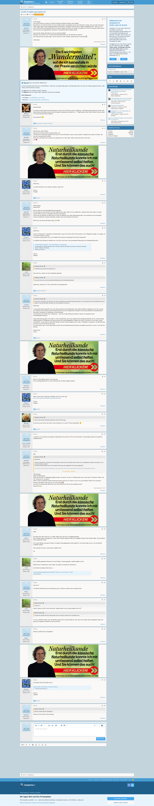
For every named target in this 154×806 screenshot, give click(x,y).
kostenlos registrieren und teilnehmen (39, 99)
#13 (104, 451)
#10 (104, 393)
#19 (104, 679)
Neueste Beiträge (113, 86)
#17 (104, 599)
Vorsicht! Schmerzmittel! (117, 105)
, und (44, 123)
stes (132, 136)
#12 (104, 434)
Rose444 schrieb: (38, 299)
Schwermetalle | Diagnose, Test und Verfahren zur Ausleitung (50, 244)
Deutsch (30, 779)
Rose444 (24, 14)
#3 (104, 128)
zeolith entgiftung (39, 14)
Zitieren (103, 44)
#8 (104, 295)
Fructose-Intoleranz (115, 103)
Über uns (90, 779)
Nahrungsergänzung (116, 122)
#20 (104, 705)
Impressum (96, 779)
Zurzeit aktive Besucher (114, 66)
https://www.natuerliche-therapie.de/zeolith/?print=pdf (47, 398)
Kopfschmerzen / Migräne (117, 108)
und (41, 290)
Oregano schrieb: (38, 266)
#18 (104, 628)
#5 (104, 202)
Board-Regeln (123, 779)
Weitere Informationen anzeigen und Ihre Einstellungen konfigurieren (37, 802)
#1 (104, 18)
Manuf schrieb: (38, 603)
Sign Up (124, 59)
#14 (104, 529)
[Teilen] (103, 19)
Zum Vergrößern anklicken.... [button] (69, 471)
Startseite (46, 2)
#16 (104, 582)
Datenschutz (116, 779)
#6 (104, 227)
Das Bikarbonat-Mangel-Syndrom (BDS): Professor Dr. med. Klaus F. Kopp (53, 572)
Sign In (113, 59)
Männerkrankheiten (115, 96)
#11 (104, 414)
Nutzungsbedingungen (106, 779)
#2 (104, 104)
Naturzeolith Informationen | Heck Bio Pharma (46, 687)
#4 (104, 180)
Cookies (23, 779)
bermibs (110, 69)
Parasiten (113, 115)
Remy (114, 69)
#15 (104, 558)
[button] (52, 2)
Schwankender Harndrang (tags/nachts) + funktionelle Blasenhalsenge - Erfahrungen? (121, 91)
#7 (104, 262)
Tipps (130, 779)
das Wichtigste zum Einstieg (37, 97)
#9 (104, 376)
